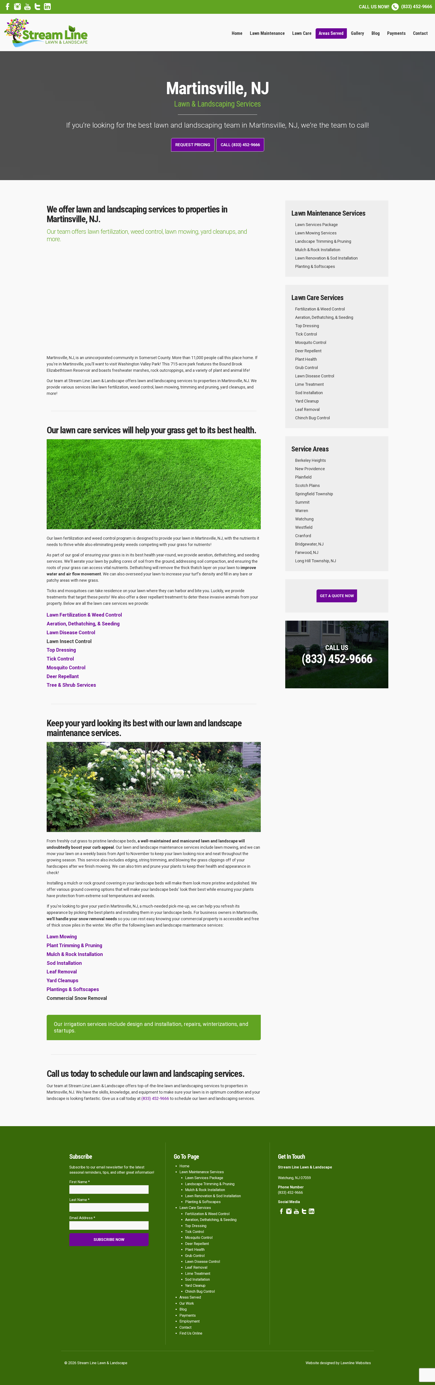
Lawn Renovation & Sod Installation (326, 258)
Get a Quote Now (337, 596)
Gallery (357, 33)
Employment (189, 1321)
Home (237, 33)
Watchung (304, 519)
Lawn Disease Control (71, 632)
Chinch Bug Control (312, 417)
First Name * (79, 1182)
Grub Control (306, 367)
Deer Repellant (63, 676)
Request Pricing (192, 144)
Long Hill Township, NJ (315, 560)
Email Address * (82, 1218)
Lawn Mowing (62, 936)
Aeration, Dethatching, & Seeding (83, 624)
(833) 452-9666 (395, 6)
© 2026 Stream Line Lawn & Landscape (95, 1363)
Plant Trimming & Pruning (74, 945)
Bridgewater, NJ (309, 544)
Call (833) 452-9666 (240, 144)
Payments (396, 33)
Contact (420, 33)
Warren (301, 510)
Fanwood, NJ (306, 552)
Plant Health (306, 359)
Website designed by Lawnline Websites (338, 1363)
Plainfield (303, 477)
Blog (376, 33)
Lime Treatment (309, 384)
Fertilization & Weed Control (320, 309)
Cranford (303, 535)
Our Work (186, 1303)
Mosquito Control (66, 667)
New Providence (310, 468)
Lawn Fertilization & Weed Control (84, 615)
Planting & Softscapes (315, 266)
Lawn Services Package (316, 224)
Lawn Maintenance (267, 33)
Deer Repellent (308, 350)
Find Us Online (190, 1333)
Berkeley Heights (310, 460)
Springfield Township (314, 493)
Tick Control (60, 659)
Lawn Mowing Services (316, 233)
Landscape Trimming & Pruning (323, 241)
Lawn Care (302, 33)
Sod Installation (64, 963)
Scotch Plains (307, 485)
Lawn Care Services (195, 1208)
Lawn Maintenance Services (201, 1172)
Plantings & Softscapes (73, 989)
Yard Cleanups (62, 980)
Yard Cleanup (307, 401)
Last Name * (79, 1200)
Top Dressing (61, 650)
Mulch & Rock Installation (75, 954)
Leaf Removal (62, 972)
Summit (302, 502)
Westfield (303, 527)
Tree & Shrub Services (71, 685)
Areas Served (331, 33)
